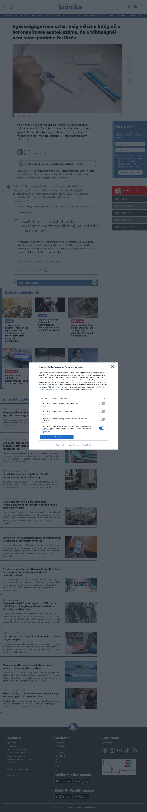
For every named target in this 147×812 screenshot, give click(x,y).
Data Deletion (60, 445)
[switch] (102, 403)
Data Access (73, 445)
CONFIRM (57, 437)
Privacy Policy (87, 445)
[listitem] (73, 398)
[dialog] (73, 406)
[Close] (113, 367)
